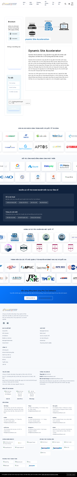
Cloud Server (5, 342)
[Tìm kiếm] (65, 3)
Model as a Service (6, 338)
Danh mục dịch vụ (6, 354)
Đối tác (4, 359)
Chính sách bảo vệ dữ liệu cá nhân (50, 474)
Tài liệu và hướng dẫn (11, 202)
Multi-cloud (42, 333)
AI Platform (5, 335)
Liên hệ (59, 3)
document (14, 33)
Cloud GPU (4, 330)
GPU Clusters (5, 333)
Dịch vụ (24, 3)
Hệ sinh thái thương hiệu (8, 352)
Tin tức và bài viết (6, 357)
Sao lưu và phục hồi (44, 335)
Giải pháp (31, 3)
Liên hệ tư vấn (34, 202)
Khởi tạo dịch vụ (30, 298)
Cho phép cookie (71, 474)
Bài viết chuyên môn (23, 217)
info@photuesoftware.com (49, 376)
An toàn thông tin (44, 338)
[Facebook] (3, 323)
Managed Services (44, 330)
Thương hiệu (38, 3)
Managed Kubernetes (7, 340)
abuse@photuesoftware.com (56, 378)
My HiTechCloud (43, 202)
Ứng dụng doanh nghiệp (45, 342)
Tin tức (53, 3)
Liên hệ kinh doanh (45, 298)
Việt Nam (72, 3)
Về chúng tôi (46, 3)
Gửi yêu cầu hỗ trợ (23, 202)
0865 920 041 (15, 67)
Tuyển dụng (5, 362)
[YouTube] (7, 323)
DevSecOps (42, 340)
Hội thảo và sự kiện (11, 217)
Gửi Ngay (14, 108)
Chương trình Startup (35, 217)
